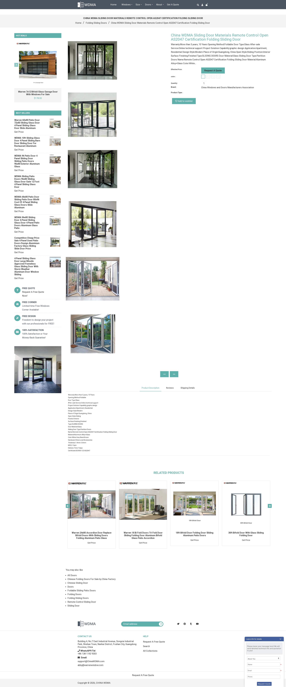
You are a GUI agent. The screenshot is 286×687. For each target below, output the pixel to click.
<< (164, 374)
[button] (264, 639)
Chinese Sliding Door (77, 583)
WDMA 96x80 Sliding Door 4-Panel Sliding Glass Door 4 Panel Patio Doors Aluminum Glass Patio (26, 222)
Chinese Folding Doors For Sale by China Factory (91, 579)
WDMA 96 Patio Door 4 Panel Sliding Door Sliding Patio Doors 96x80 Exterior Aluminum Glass (27, 161)
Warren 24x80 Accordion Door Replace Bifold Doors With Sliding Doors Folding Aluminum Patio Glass (91, 535)
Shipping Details (188, 388)
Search (146, 646)
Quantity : (174, 83)
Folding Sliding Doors (96, 23)
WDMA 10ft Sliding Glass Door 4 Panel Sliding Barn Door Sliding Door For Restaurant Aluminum (27, 142)
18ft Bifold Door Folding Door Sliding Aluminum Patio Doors (194, 534)
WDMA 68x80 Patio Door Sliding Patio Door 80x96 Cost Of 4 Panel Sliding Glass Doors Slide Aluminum (26, 202)
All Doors (72, 575)
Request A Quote (213, 70)
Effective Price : (176, 69)
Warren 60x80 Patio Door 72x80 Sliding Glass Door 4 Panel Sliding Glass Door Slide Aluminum (27, 124)
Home (78, 23)
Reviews (170, 388)
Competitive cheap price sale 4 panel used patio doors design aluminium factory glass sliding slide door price (26, 243)
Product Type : (177, 92)
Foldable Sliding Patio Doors (81, 590)
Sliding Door (73, 605)
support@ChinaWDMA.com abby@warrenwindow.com (91, 661)
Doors (70, 586)
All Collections (150, 651)
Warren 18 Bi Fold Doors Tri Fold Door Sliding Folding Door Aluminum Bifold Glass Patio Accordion (143, 535)
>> (174, 374)
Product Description (150, 388)
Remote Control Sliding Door (81, 602)
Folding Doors (74, 594)
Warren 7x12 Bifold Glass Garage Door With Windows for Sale (38, 93)
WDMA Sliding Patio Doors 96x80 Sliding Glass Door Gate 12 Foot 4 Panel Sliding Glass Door (26, 181)
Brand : (174, 87)
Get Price (19, 132)
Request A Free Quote (154, 641)
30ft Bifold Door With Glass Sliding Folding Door (246, 534)
